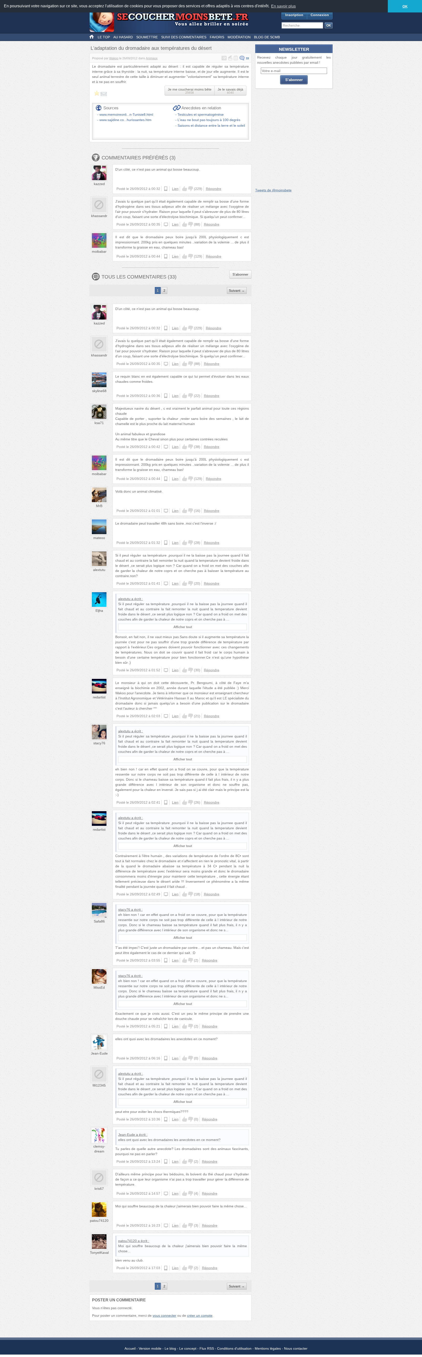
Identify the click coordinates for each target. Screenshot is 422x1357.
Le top (104, 37)
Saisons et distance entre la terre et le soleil (211, 125)
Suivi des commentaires (183, 37)
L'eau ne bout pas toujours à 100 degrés (209, 120)
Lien (175, 189)
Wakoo (113, 58)
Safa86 (99, 921)
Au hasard (123, 37)
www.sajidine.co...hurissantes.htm (125, 120)
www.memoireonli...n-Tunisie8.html (126, 114)
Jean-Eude (99, 1053)
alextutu (99, 570)
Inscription (294, 15)
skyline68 (99, 391)
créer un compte (199, 1315)
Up (184, 188)
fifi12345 (99, 1085)
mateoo (99, 538)
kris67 (99, 1189)
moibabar (99, 251)
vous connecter (164, 1315)
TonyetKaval (99, 1252)
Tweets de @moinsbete (273, 190)
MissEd (99, 987)
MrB (99, 506)
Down (190, 188)
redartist (99, 697)
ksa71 (99, 423)
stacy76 (99, 743)
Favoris (217, 37)
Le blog (170, 1348)
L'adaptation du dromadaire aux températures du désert (151, 48)
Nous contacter (295, 1348)
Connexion (320, 15)
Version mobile (150, 1348)
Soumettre (147, 37)
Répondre (213, 189)
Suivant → (237, 290)
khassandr (99, 216)
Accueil (130, 1348)
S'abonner (240, 274)
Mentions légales (268, 1348)
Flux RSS (207, 1348)
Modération (239, 37)
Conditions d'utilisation (234, 1348)
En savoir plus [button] (283, 6)
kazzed (99, 184)
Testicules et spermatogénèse (201, 114)
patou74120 (99, 1220)
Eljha (99, 610)
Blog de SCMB (267, 37)
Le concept (187, 1348)
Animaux (152, 58)
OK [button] (405, 6)
